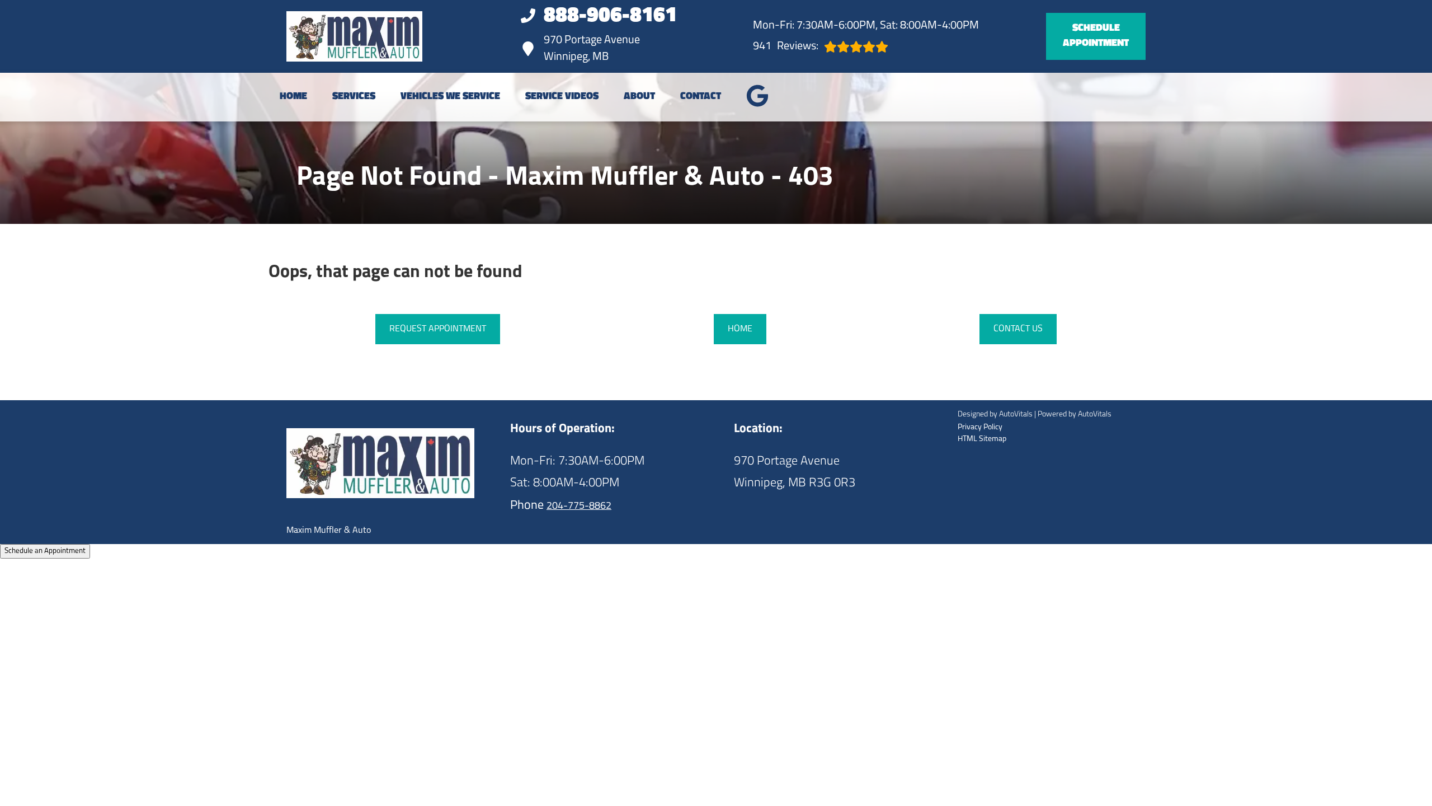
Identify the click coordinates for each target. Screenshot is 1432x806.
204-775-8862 (579, 507)
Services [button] (353, 97)
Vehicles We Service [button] (450, 97)
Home (293, 97)
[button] (757, 96)
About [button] (639, 97)
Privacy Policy (980, 427)
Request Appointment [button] (437, 329)
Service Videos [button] (562, 97)
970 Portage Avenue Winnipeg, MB (592, 49)
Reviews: (785, 46)
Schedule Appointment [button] (1096, 36)
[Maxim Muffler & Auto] (354, 36)
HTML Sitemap (982, 439)
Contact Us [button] (1018, 329)
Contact (700, 97)
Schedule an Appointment (45, 551)
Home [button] (740, 329)
